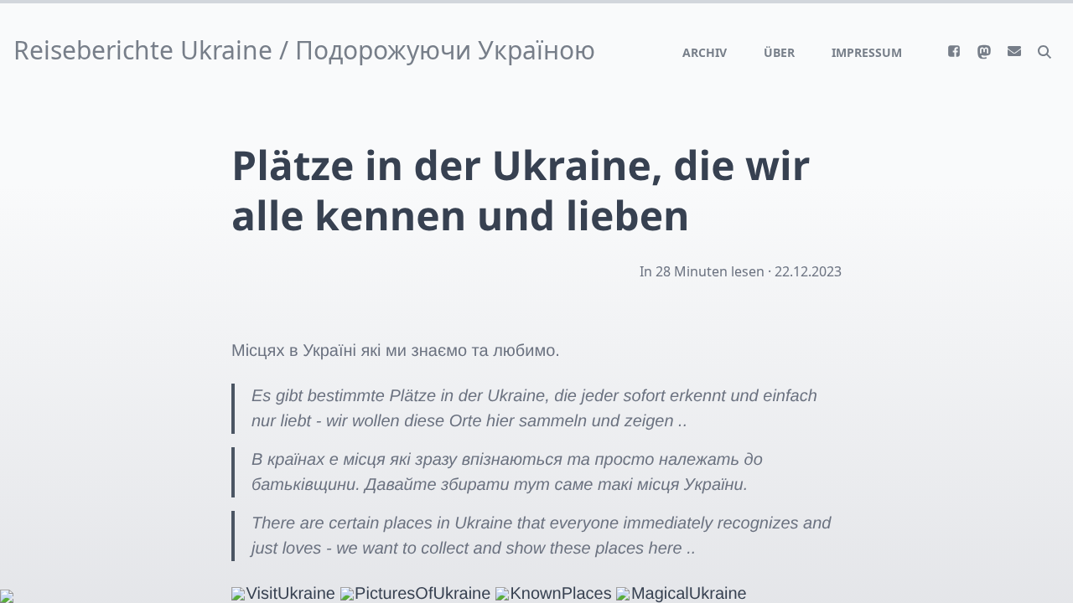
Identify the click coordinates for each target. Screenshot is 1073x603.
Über (779, 52)
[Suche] (1044, 51)
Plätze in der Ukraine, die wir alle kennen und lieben (521, 190)
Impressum (867, 52)
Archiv (704, 52)
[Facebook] (954, 50)
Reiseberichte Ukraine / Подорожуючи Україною (304, 50)
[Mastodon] (984, 52)
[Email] (1014, 50)
